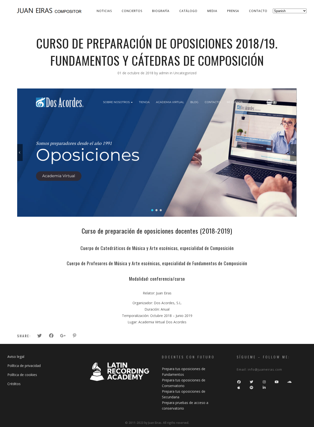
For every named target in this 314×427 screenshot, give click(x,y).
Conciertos (132, 11)
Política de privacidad (24, 365)
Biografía (161, 11)
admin (164, 73)
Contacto (258, 11)
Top (302, 415)
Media (212, 11)
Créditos (14, 383)
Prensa (233, 11)
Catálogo (188, 11)
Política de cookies (22, 374)
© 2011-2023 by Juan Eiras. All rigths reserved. (157, 423)
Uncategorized (184, 73)
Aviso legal (15, 356)
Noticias (104, 11)
